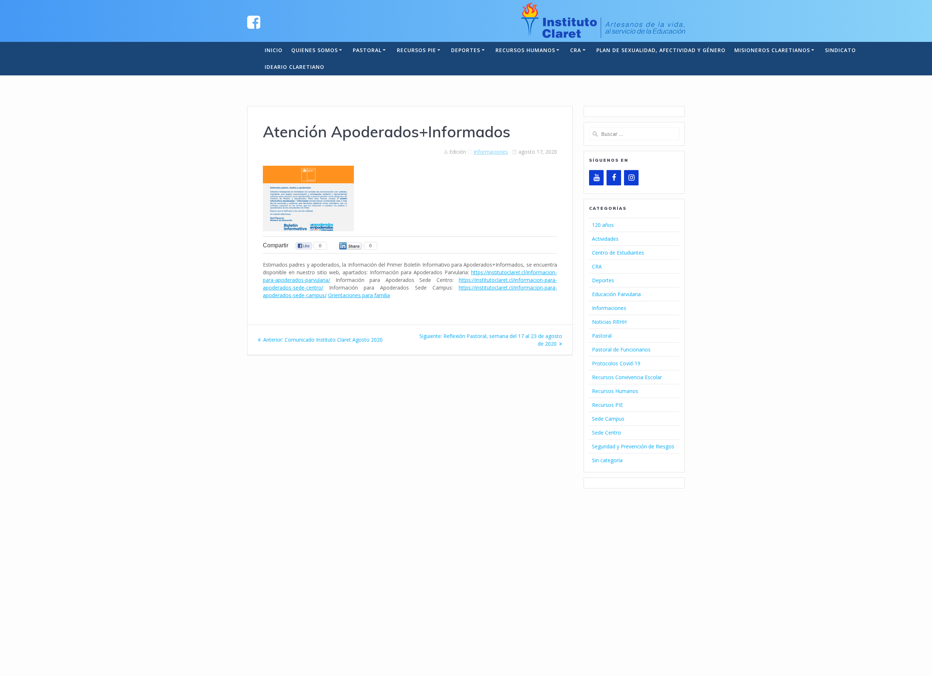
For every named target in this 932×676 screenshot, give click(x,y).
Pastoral (367, 50)
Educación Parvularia (616, 294)
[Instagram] (631, 177)
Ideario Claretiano (294, 66)
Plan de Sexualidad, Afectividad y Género (661, 50)
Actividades (605, 238)
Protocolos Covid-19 (616, 363)
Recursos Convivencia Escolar (627, 377)
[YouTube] (596, 177)
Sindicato (840, 50)
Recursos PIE (416, 50)
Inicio (274, 50)
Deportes (465, 50)
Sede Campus (608, 418)
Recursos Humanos (525, 50)
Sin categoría (607, 460)
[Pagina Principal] (253, 21)
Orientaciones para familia (359, 295)
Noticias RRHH (609, 321)
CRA (575, 50)
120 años (603, 224)
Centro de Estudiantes (618, 252)
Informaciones (491, 151)
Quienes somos (314, 50)
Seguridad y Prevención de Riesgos (633, 446)
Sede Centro (606, 432)
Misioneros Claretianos (772, 50)
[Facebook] (614, 177)
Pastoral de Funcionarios (621, 349)
